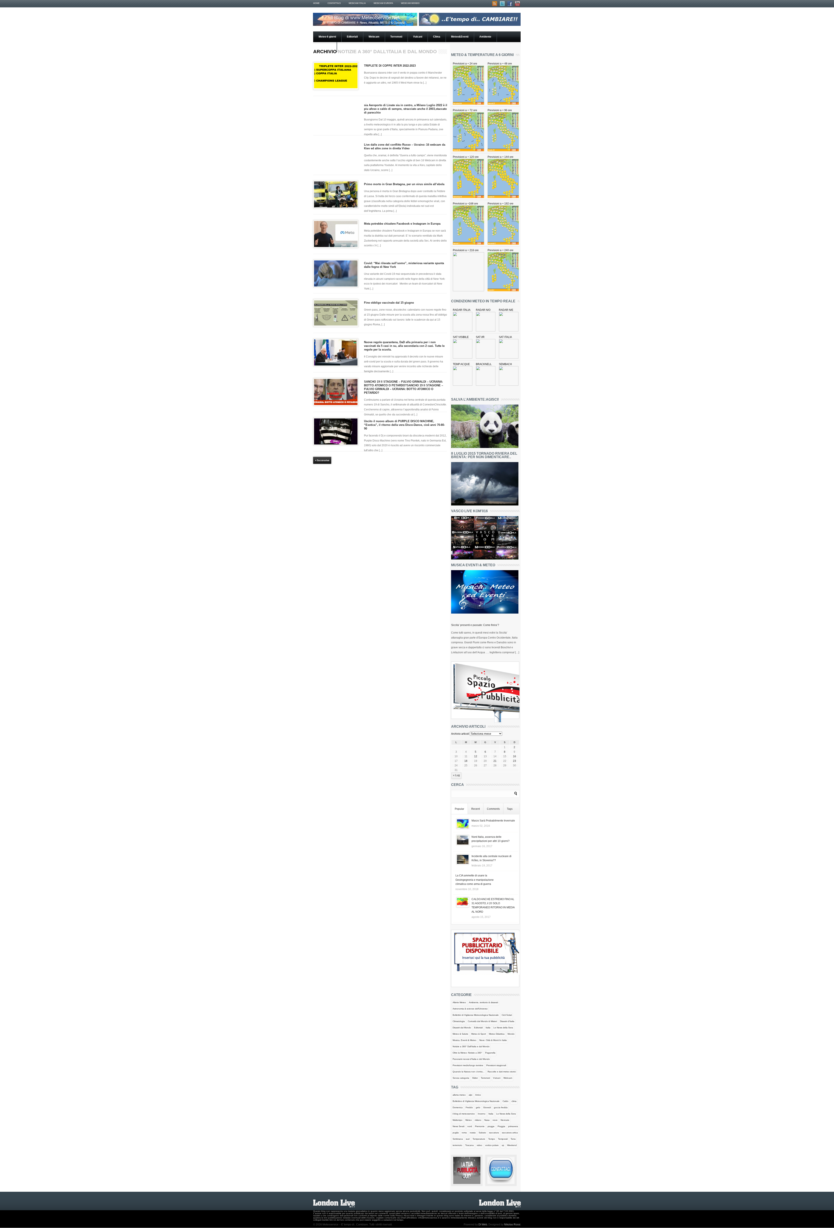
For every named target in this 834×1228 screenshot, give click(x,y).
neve (495, 1120)
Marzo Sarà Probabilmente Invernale (493, 820)
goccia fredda (501, 1107)
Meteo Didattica (497, 1034)
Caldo (505, 1101)
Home (316, 3)
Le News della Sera (503, 1027)
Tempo (491, 1139)
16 (514, 756)
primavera (513, 1126)
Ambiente (485, 36)
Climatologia (459, 1021)
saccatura (494, 1132)
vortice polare (492, 1145)
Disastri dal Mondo (462, 1027)
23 (514, 760)
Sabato (482, 1132)
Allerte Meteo (459, 1002)
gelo (478, 1107)
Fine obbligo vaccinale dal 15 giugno (389, 302)
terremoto (457, 1145)
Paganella (490, 1053)
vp (503, 1145)
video (479, 1145)
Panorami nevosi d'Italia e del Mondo (471, 1059)
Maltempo (457, 1120)
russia (473, 1132)
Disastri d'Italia (507, 1021)
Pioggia (501, 1126)
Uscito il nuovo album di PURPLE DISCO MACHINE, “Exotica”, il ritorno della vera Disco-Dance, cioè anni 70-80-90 (404, 425)
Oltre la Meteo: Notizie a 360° (467, 1053)
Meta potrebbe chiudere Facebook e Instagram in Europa (402, 223)
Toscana (469, 1145)
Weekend (512, 1145)
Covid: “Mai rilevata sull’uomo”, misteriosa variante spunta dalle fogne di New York (404, 265)
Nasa (487, 1120)
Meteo (468, 1120)
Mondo (511, 1034)
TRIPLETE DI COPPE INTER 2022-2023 (390, 65)
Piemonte (480, 1126)
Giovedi (487, 1107)
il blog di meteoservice (464, 1114)
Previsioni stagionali (496, 1065)
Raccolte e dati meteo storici (502, 1071)
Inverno (481, 1114)
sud (468, 1139)
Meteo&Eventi (459, 36)
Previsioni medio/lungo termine (468, 1065)
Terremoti (396, 36)
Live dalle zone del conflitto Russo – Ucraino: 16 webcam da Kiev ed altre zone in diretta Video (404, 146)
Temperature (479, 1139)
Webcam (374, 36)
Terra (513, 1139)
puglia (456, 1132)
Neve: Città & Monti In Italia (493, 1040)
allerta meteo (459, 1095)
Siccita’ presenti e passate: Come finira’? (475, 625)
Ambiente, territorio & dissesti (483, 1002)
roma (464, 1132)
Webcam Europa (383, 3)
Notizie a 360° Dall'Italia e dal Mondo (471, 1046)
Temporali (503, 1139)
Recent (475, 808)
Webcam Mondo (410, 3)
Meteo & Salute (460, 1034)
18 (465, 760)
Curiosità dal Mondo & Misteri (482, 1021)
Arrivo (478, 1095)
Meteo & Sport (478, 1034)
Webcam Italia (357, 3)
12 (475, 756)
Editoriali (352, 36)
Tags (510, 808)
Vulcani (417, 36)
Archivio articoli (460, 733)
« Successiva (322, 460)
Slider (475, 1078)
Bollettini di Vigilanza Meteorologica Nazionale (476, 1015)
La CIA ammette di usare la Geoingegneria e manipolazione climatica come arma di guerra (474, 879)
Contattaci (334, 3)
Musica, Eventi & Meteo (464, 1040)
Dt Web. (483, 1224)
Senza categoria (461, 1078)
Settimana (458, 1139)
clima (513, 1101)
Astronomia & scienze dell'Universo (470, 1008)
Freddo (469, 1107)
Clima (436, 36)
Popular (459, 808)
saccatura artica (510, 1132)
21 (494, 760)
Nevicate (505, 1120)
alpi (470, 1095)
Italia (488, 1027)
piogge (491, 1126)
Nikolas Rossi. (512, 1224)
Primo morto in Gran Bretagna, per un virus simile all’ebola (404, 184)
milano (478, 1120)
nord (469, 1126)
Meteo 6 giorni (327, 36)
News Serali (458, 1126)
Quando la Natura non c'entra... (469, 1071)
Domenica (458, 1107)
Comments (493, 808)
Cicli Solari (507, 1015)
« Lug (456, 775)
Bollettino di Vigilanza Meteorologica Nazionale (476, 1101)
